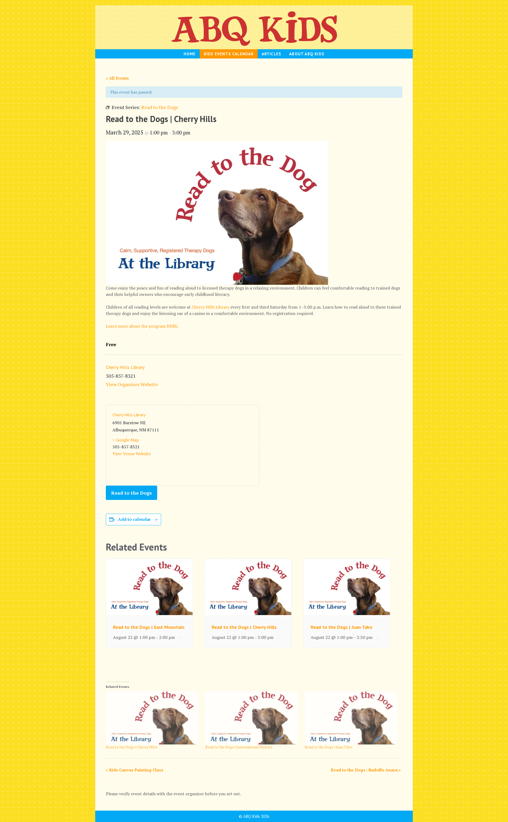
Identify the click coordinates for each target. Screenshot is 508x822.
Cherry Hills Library (210, 307)
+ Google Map (125, 440)
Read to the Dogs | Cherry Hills (244, 627)
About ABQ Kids (306, 53)
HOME (190, 53)
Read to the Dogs (131, 493)
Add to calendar (134, 519)
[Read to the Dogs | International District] (252, 718)
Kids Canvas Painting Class (134, 770)
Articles (272, 53)
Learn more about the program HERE (141, 326)
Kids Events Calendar (229, 53)
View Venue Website (131, 454)
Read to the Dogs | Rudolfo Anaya (366, 770)
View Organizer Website (132, 384)
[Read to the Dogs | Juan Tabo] (352, 718)
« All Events (117, 78)
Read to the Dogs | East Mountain (148, 627)
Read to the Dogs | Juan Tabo (341, 627)
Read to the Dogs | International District (238, 746)
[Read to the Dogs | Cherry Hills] (153, 718)
